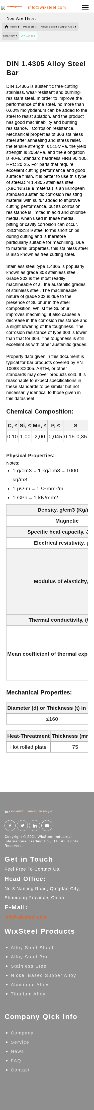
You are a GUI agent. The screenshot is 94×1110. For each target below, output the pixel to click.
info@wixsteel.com (47, 7)
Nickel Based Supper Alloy (43, 975)
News (17, 1051)
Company (22, 1032)
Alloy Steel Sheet (32, 947)
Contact (20, 1069)
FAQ (16, 1060)
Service (20, 1042)
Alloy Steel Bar (29, 956)
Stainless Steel (29, 966)
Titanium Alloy (28, 993)
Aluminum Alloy (30, 984)
